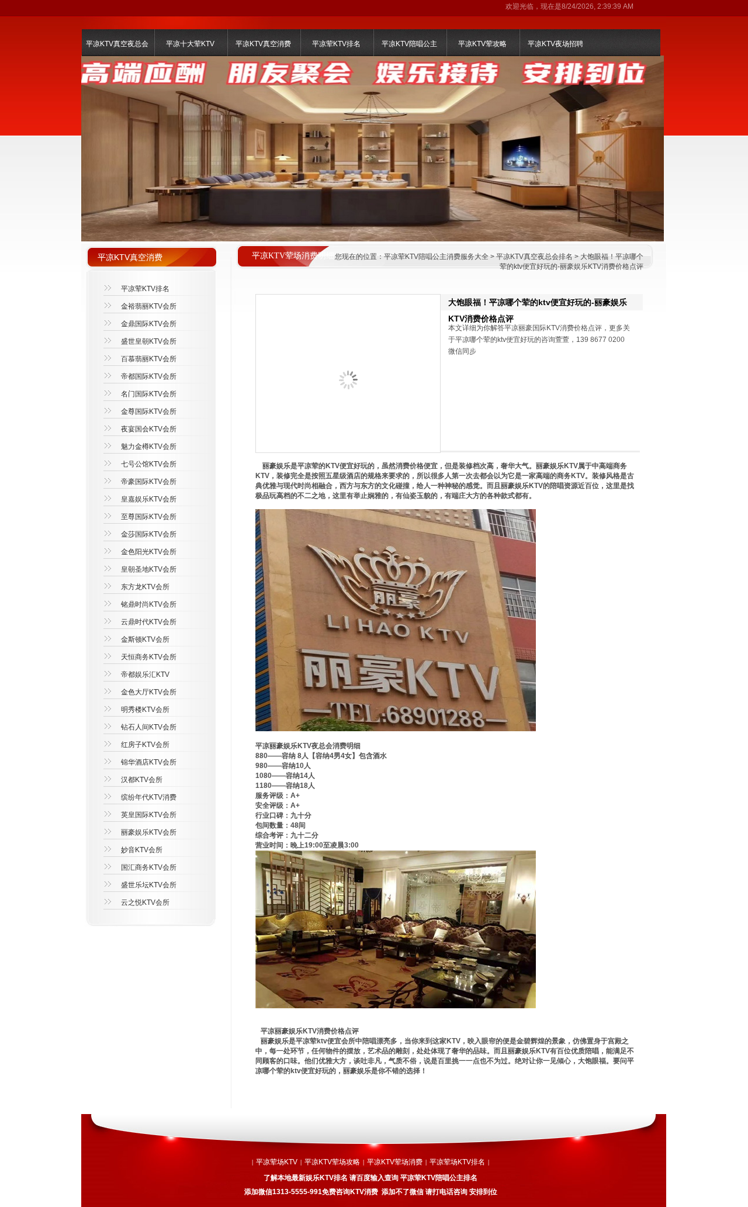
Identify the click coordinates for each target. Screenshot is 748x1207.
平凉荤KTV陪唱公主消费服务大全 (436, 257)
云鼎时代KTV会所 (148, 622)
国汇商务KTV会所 (148, 867)
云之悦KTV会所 (145, 902)
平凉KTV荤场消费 (395, 1162)
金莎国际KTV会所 (148, 534)
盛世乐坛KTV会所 (148, 885)
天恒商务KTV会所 (148, 657)
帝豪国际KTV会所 (148, 482)
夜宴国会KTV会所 (148, 429)
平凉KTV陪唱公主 (409, 44)
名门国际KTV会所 (148, 394)
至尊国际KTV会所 (148, 517)
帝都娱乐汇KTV (145, 674)
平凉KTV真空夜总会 (117, 44)
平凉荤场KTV (276, 1162)
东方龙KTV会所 (145, 587)
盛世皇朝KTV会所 (148, 341)
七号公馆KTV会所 (148, 464)
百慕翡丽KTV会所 (148, 359)
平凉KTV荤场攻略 (332, 1162)
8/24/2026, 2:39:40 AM (597, 6)
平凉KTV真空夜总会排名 (534, 257)
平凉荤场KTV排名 (457, 1162)
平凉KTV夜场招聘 (555, 44)
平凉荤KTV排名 (336, 44)
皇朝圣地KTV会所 (148, 569)
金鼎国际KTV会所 (148, 324)
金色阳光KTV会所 (148, 552)
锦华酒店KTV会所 (148, 762)
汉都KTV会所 (141, 780)
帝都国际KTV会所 (148, 376)
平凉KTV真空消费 (263, 44)
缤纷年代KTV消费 (148, 797)
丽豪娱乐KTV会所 (148, 832)
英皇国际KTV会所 (148, 815)
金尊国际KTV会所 (148, 411)
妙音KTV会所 (141, 850)
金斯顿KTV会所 (145, 639)
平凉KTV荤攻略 (482, 44)
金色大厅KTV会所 (148, 692)
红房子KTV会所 (145, 745)
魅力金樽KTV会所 (148, 446)
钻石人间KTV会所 (148, 727)
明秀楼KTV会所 (145, 709)
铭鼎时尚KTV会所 (148, 604)
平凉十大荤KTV (190, 44)
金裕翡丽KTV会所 (148, 306)
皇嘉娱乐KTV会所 (148, 499)
